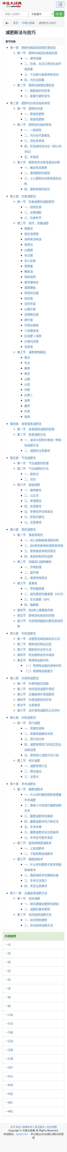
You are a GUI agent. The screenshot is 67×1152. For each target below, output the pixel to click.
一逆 (8, 988)
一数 (8, 1006)
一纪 (8, 971)
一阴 (8, 962)
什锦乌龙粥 (31, 341)
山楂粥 (28, 250)
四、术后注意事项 (35, 886)
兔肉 (27, 417)
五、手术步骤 (32, 827)
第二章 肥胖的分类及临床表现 (30, 103)
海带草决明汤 (32, 239)
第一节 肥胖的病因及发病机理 (37, 53)
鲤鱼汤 (28, 271)
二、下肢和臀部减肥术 (38, 854)
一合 (8, 944)
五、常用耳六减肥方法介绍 (41, 755)
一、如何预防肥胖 (35, 920)
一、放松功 (31, 474)
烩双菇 (28, 298)
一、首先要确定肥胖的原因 (41, 904)
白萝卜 (28, 395)
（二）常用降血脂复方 (38, 671)
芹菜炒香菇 (31, 325)
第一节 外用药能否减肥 (33, 683)
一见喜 (9, 1050)
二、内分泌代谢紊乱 (37, 135)
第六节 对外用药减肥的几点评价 (38, 710)
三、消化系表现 (34, 141)
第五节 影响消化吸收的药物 (35, 615)
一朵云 (9, 1076)
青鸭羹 (28, 266)
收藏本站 (28, 1127)
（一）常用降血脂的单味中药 (42, 666)
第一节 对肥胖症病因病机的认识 (38, 639)
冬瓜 (27, 363)
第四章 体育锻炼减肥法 (25, 424)
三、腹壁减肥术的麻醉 (38, 816)
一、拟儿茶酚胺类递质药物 (41, 540)
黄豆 (27, 374)
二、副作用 (31, 572)
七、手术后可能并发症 (38, 837)
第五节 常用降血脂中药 (33, 660)
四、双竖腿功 (32, 506)
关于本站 (15, 1127)
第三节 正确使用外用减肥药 (35, 694)
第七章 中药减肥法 (23, 633)
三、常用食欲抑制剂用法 (40, 551)
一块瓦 (9, 1093)
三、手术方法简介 (35, 880)
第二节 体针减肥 (28, 760)
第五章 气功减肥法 (23, 458)
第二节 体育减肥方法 (31, 434)
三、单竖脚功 (32, 501)
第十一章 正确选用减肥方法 (28, 893)
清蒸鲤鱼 (30, 288)
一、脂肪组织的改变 (37, 90)
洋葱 (27, 390)
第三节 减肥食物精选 (31, 352)
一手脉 (9, 1032)
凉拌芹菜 (30, 304)
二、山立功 (31, 495)
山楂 (27, 379)
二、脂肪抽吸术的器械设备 (41, 875)
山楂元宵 (30, 309)
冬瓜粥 (28, 255)
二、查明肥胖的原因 (37, 173)
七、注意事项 (32, 522)
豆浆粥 (28, 347)
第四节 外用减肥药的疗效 (34, 700)
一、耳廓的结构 (34, 728)
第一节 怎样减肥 (28, 898)
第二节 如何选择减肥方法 (34, 915)
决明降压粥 (31, 314)
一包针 (9, 1067)
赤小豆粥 (30, 261)
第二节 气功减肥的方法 (33, 468)
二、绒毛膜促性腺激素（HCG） (44, 594)
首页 (15, 23)
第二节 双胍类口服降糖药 (34, 562)
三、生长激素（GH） (37, 599)
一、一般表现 (32, 130)
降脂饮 (28, 228)
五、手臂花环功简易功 (38, 511)
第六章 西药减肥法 (23, 529)
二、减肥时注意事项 (37, 451)
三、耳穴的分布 (34, 739)
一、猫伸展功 (32, 490)
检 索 (59, 14)
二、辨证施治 (32, 771)
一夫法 (9, 1023)
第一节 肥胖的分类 (30, 108)
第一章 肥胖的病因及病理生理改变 (33, 47)
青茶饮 (28, 245)
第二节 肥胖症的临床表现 (34, 125)
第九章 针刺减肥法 (23, 717)
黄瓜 (27, 357)
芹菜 (27, 411)
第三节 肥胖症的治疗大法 (34, 649)
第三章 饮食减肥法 (23, 196)
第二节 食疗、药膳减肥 (33, 223)
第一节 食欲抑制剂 (30, 535)
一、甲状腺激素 (34, 588)
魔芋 (27, 406)
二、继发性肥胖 (34, 119)
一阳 (8, 953)
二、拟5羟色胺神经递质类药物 (43, 545)
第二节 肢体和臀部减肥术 (34, 843)
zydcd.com (22, 1134)
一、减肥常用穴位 (35, 766)
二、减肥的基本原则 (37, 909)
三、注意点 (31, 777)
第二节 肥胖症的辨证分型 (34, 644)
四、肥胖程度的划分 (37, 189)
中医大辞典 (28, 23)
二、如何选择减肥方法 (38, 925)
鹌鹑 (27, 368)
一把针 (9, 1102)
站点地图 (52, 1127)
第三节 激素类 (27, 583)
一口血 (9, 1014)
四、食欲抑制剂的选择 (38, 556)
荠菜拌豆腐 (31, 293)
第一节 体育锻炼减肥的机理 (35, 429)
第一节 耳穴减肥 (28, 723)
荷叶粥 (28, 320)
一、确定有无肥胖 (35, 168)
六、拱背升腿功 (34, 517)
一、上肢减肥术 (34, 848)
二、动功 (30, 479)
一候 (8, 997)
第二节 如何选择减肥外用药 (35, 689)
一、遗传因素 (32, 58)
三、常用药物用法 (35, 578)
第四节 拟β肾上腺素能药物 (35, 610)
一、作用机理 (32, 567)
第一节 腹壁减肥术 (30, 789)
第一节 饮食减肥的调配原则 (35, 202)
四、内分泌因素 (34, 80)
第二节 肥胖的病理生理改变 (35, 85)
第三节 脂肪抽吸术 (30, 859)
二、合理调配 (32, 212)
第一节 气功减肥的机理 (33, 463)
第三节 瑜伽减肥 (28, 485)
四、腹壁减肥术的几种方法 (41, 821)
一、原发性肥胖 (34, 114)
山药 (27, 384)
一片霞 (9, 1058)
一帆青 (9, 1085)
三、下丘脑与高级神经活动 (41, 74)
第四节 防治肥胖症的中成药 (35, 655)
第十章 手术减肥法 (23, 784)
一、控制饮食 (32, 207)
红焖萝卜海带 (32, 336)
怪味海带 (30, 277)
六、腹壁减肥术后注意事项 (41, 832)
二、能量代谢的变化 (37, 96)
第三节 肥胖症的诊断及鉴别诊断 (38, 162)
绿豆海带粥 (31, 234)
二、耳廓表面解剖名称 (38, 734)
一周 (8, 979)
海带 (27, 400)
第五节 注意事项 (28, 705)
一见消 (9, 1041)
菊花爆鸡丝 (31, 282)
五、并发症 (31, 157)
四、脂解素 (31, 605)
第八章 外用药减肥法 (24, 678)
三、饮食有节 (32, 218)
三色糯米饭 (31, 331)
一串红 (9, 1111)
